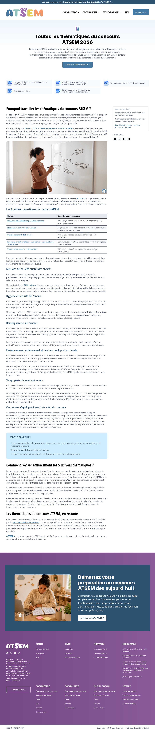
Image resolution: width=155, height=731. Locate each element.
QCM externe (29, 285)
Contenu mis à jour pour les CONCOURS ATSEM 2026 (77, 2)
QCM (37, 704)
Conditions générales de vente (110, 728)
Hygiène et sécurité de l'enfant (21, 228)
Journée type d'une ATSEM (132, 677)
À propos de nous (42, 649)
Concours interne (100, 653)
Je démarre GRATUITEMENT (76, 64)
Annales (39, 708)
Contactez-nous (18, 690)
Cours (38, 699)
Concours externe (100, 649)
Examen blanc (41, 712)
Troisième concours (101, 657)
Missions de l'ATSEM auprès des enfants (25, 220)
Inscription (68, 653)
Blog (127, 12)
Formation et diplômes (131, 699)
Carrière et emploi (129, 691)
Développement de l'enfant (19, 235)
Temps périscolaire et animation (22, 249)
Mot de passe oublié (72, 657)
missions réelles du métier (26, 522)
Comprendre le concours (132, 695)
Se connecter (140, 12)
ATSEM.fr (81, 198)
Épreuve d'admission (43, 695)
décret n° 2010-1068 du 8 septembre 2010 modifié (48, 128)
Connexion (69, 649)
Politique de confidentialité (137, 728)
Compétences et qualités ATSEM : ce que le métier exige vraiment (135, 663)
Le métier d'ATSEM (129, 704)
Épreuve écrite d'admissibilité (46, 691)
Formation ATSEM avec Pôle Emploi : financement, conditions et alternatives (135, 670)
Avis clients (40, 653)
